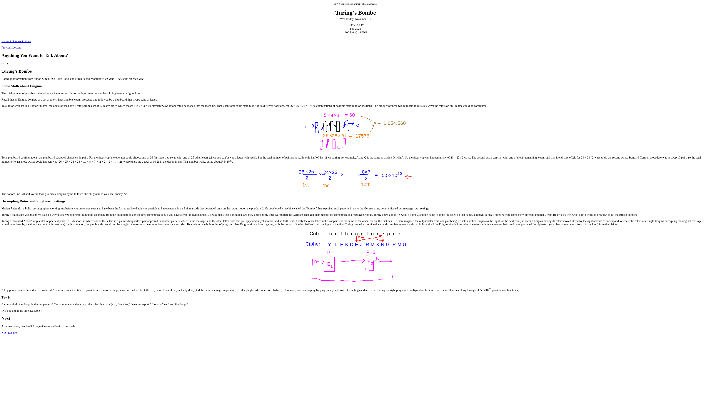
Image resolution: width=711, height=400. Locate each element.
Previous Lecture (11, 47)
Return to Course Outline (16, 41)
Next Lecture (9, 332)
